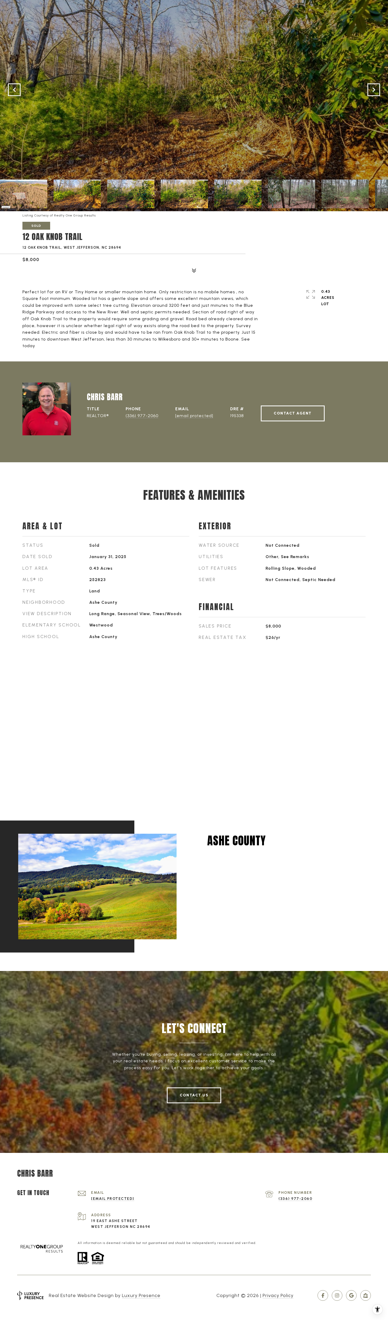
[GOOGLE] (351, 1295)
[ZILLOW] (365, 1295)
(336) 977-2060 (142, 415)
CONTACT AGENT (293, 413)
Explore (230, 872)
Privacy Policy (278, 1295)
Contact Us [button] (194, 1095)
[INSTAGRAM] (337, 1295)
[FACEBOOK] (323, 1295)
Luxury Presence (141, 1295)
